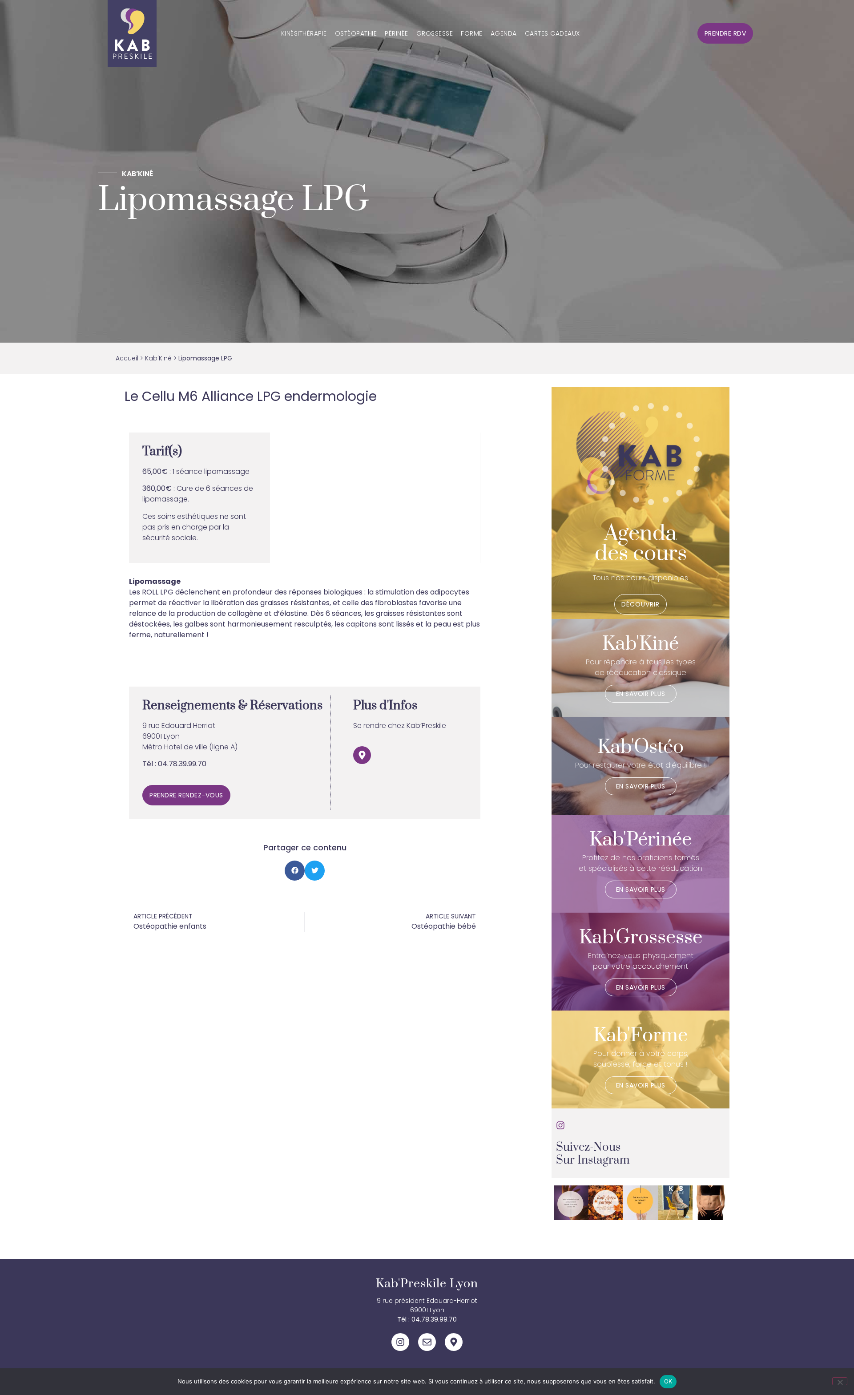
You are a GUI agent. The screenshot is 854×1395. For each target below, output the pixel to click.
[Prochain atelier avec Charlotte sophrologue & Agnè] (571, 1202)
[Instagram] (400, 1342)
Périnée (396, 33)
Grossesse (434, 33)
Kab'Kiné (158, 358)
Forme (472, 33)
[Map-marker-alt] (362, 755)
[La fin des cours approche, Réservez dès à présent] (640, 1202)
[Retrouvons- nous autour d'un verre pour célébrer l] (605, 1202)
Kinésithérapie (304, 33)
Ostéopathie (356, 33)
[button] (295, 871)
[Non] (839, 1381)
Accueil (127, 358)
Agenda (504, 33)
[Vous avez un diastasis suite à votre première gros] (675, 1202)
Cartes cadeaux (552, 33)
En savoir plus (640, 693)
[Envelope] (427, 1342)
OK (668, 1381)
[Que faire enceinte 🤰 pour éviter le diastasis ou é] (710, 1202)
